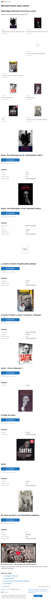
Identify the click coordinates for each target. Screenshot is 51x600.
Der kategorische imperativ (11, 576)
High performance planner (43, 586)
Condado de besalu (9, 578)
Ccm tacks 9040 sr (6, 586)
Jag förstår (38, 595)
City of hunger (7, 583)
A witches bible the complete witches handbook (16, 581)
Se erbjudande (10, 160)
